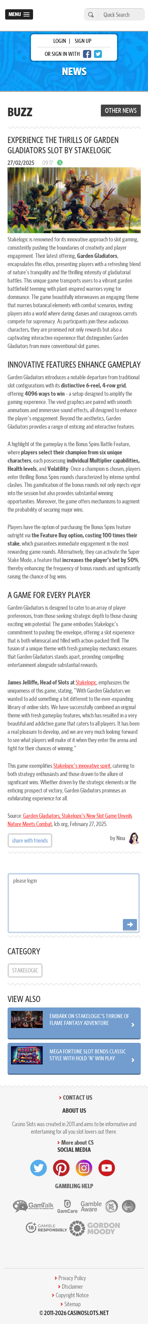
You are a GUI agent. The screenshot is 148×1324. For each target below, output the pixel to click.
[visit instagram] (84, 1168)
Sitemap (72, 1304)
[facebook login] (87, 54)
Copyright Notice (72, 1295)
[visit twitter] (38, 1168)
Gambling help (74, 1186)
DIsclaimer (72, 1286)
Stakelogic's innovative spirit (81, 765)
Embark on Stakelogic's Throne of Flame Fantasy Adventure (89, 1019)
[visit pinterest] (61, 1168)
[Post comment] (130, 925)
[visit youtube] (106, 1168)
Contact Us (77, 1097)
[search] (90, 15)
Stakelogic (86, 682)
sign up (83, 40)
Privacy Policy (72, 1278)
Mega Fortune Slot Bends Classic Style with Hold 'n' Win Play (88, 1055)
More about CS (77, 1142)
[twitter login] (98, 54)
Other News (121, 110)
